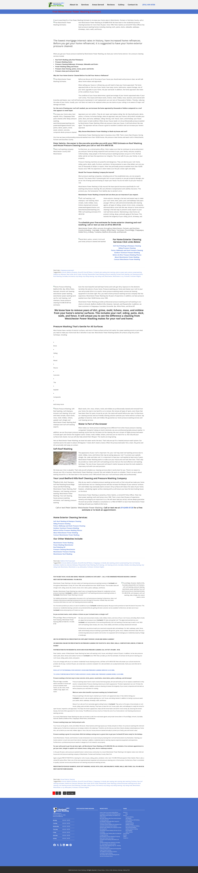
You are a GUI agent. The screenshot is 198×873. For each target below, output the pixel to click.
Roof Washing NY (59, 547)
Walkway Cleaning (129, 824)
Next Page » (70, 793)
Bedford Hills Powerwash (67, 561)
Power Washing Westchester (63, 545)
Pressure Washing (129, 817)
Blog (127, 814)
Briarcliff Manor (88, 272)
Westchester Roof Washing (62, 554)
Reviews (125, 835)
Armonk (63, 272)
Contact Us (125, 838)
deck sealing (103, 272)
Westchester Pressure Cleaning (64, 552)
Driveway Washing (130, 823)
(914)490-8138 (126, 507)
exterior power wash (121, 272)
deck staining (111, 272)
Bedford (69, 272)
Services (125, 815)
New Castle (70, 274)
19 (64, 793)
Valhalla (126, 565)
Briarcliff (80, 272)
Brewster (74, 272)
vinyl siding (78, 276)
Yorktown (127, 276)
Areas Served (126, 833)
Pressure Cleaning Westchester (64, 549)
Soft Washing (128, 818)
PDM (128, 870)
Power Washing (99, 274)
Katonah (69, 565)
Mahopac (63, 274)
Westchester (108, 276)
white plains (83, 567)
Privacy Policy (101, 870)
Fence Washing (129, 830)
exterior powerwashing (135, 272)
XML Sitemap (113, 870)
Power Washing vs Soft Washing (132, 820)
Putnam (118, 274)
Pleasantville (91, 274)
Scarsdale (65, 276)
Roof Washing (57, 276)
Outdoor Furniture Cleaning (132, 829)
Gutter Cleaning (129, 832)
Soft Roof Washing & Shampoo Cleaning (127, 246)
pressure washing (110, 274)
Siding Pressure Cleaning (127, 248)
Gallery (124, 836)
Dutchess (134, 781)
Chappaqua (96, 563)
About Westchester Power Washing (127, 257)
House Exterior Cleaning (67, 779)
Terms (107, 870)
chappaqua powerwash (67, 270)
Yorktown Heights (135, 276)
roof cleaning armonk (136, 274)
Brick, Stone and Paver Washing (132, 826)
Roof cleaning (125, 274)
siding (88, 785)
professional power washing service (126, 783)
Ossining (84, 274)
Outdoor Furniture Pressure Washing (127, 252)
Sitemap (120, 870)
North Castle (77, 274)
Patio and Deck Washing (131, 827)
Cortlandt (96, 272)
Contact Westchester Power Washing (127, 259)
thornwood (71, 276)
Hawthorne (56, 274)
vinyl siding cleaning (88, 276)
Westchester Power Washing (63, 543)
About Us (125, 812)
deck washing (111, 563)
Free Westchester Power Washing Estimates (77, 11)
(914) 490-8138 (148, 5)
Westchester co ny (118, 276)
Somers (93, 785)
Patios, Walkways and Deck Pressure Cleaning (127, 250)
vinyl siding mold (99, 276)
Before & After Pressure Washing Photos (127, 255)
